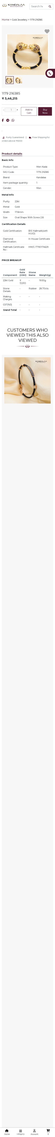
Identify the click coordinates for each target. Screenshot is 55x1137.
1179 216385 (36, 19)
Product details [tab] (12, 153)
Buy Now (45, 111)
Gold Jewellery (19, 19)
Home (5, 19)
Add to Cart (29, 111)
